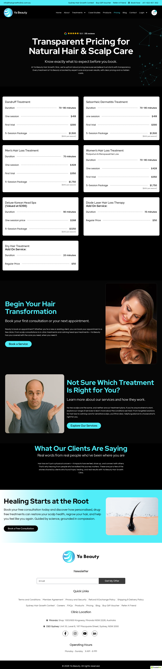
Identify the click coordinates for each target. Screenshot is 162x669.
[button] (80, 33)
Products (107, 13)
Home (58, 13)
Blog (125, 13)
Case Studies (94, 13)
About (66, 13)
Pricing (117, 13)
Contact (133, 13)
